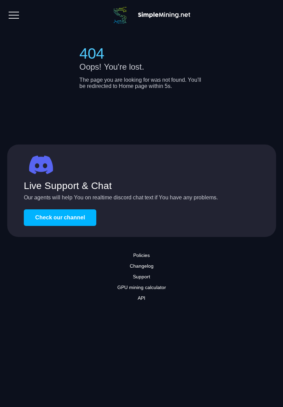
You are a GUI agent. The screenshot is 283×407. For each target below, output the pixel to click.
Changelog (142, 266)
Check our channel (60, 217)
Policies (141, 255)
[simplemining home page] (149, 15)
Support (141, 276)
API (141, 298)
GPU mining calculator (141, 287)
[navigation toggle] (14, 15)
